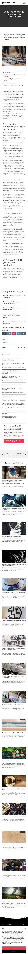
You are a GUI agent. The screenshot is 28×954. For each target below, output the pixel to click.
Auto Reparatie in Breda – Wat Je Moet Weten (11, 872)
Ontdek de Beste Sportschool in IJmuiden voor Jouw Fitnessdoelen (14, 408)
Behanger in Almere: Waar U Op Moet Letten (11, 844)
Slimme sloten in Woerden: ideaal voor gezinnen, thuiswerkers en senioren (11, 384)
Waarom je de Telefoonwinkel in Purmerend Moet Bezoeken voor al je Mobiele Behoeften (13, 404)
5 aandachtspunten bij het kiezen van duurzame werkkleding (11, 359)
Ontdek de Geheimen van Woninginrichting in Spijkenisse (14, 620)
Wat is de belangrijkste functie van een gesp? (14, 296)
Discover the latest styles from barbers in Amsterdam (12, 389)
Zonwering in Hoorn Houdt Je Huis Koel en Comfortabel (13, 592)
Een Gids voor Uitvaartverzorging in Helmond (11, 536)
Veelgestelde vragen (10, 83)
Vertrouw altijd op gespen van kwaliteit (12, 79)
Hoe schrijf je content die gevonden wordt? (13, 392)
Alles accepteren (14, 948)
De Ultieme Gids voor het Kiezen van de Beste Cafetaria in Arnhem (13, 789)
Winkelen (14, 21)
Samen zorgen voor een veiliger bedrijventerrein (10, 396)
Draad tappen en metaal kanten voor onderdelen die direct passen (11, 377)
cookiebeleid (14, 942)
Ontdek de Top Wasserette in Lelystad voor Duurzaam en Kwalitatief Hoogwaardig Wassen (13, 649)
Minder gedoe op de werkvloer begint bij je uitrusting (13, 364)
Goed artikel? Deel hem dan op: (14, 85)
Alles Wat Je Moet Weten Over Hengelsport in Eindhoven (13, 816)
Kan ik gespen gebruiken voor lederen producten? (14, 302)
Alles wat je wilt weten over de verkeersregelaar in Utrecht (10, 417)
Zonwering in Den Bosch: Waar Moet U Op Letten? (12, 732)
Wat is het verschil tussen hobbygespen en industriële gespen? (14, 315)
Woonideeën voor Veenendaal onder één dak (13, 367)
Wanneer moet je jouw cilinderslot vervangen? (13, 400)
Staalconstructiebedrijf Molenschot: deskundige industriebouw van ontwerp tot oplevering (13, 372)
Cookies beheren (14, 951)
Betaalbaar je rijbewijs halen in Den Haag (12, 380)
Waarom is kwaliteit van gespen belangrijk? (14, 322)
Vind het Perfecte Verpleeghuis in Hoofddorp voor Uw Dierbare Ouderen (13, 677)
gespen (11, 244)
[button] (25, 928)
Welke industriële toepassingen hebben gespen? (14, 308)
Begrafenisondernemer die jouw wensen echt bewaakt (13, 412)
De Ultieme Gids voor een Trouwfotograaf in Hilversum (13, 704)
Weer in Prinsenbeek (6, 900)
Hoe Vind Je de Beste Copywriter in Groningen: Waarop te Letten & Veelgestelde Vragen (14, 565)
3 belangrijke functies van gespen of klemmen (14, 75)
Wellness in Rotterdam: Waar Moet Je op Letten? (12, 760)
